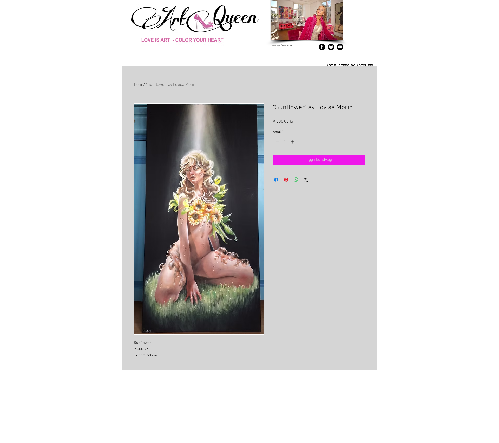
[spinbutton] (285, 141)
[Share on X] (306, 180)
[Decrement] (277, 141)
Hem (138, 84)
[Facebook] (322, 47)
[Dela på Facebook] (276, 180)
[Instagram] (331, 47)
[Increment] (293, 141)
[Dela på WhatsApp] (296, 180)
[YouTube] (340, 47)
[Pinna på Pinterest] (286, 180)
